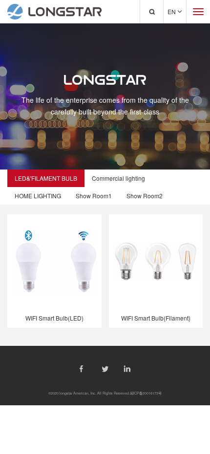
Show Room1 (94, 195)
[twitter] (105, 369)
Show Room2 (144, 195)
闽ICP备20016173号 (146, 393)
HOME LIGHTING (38, 195)
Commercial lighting (118, 178)
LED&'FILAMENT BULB (46, 178)
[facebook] (83, 368)
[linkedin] (127, 368)
